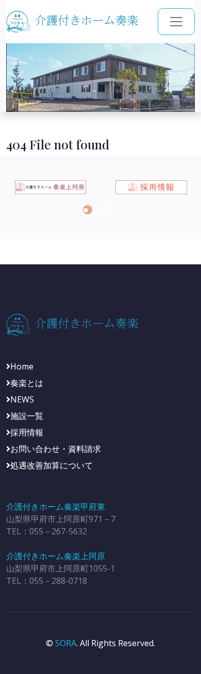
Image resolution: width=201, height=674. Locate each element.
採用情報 (26, 432)
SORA (65, 643)
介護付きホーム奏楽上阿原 (55, 556)
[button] (87, 210)
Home (22, 366)
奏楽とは (26, 383)
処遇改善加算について (51, 465)
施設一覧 (26, 416)
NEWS (22, 399)
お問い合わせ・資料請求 (55, 448)
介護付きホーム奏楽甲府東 (55, 506)
